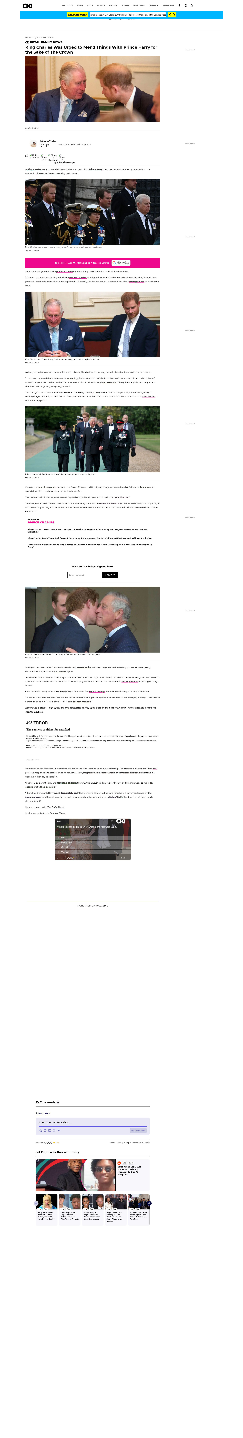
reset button (148, 396)
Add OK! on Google (66, 162)
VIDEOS (125, 5)
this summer (145, 487)
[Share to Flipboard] (53, 155)
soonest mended (82, 702)
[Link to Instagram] (186, 5)
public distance (64, 271)
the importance (130, 681)
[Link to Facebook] (179, 5)
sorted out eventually (110, 503)
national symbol (78, 277)
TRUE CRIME (139, 5)
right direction (121, 497)
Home (28, 37)
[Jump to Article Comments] (26, 155)
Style (90, 5)
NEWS (80, 5)
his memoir (60, 671)
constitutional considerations (133, 507)
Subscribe (168, 5)
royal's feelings (97, 691)
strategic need (136, 281)
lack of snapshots (47, 487)
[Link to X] (192, 5)
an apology (73, 378)
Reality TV (67, 5)
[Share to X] (44, 155)
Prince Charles (47, 37)
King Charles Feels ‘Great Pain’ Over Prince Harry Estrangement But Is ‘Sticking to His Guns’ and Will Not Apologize (89, 538)
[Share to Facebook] (35, 155)
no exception (110, 382)
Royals (101, 5)
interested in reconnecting (51, 173)
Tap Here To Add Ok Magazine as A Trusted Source (82, 263)
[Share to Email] (62, 155)
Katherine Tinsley (48, 141)
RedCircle (37, 759)
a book (96, 392)
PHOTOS (113, 5)
